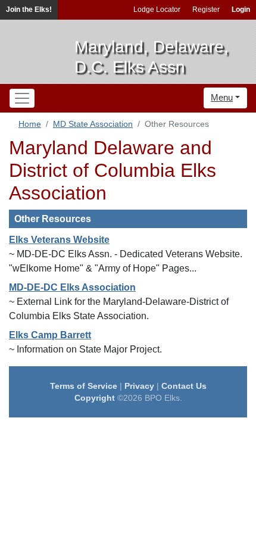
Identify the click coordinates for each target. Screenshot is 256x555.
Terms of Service (83, 386)
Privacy (139, 386)
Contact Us (184, 386)
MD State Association (93, 124)
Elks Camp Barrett (50, 335)
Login (241, 9)
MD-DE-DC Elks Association (72, 287)
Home (29, 124)
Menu (222, 97)
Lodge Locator (156, 9)
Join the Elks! (29, 9)
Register (206, 9)
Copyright (94, 398)
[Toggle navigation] (22, 98)
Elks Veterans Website (59, 240)
